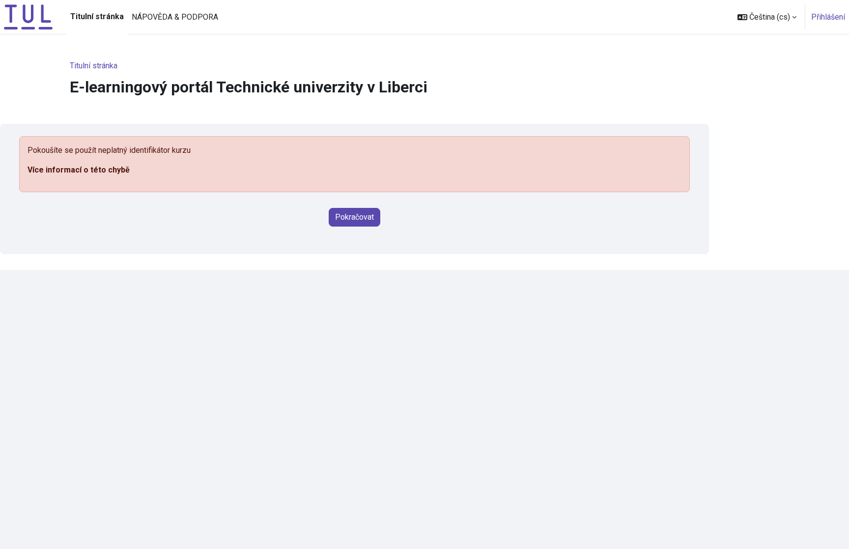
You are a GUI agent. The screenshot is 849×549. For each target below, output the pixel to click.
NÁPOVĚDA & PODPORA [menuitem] (175, 17)
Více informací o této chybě (79, 169)
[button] (767, 17)
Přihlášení (828, 17)
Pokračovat (354, 217)
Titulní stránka (93, 65)
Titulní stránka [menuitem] (97, 16)
